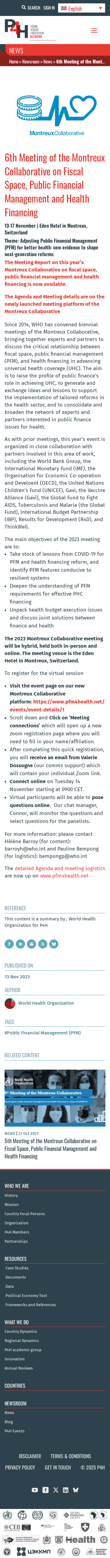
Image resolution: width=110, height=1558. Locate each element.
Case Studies (17, 1268)
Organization (16, 1223)
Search (34, 7)
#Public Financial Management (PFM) (43, 1033)
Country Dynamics (21, 1331)
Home (13, 61)
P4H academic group (23, 1350)
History (11, 1195)
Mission (12, 1205)
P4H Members (17, 1232)
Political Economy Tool (26, 1296)
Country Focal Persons (25, 1214)
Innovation (15, 1359)
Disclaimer (30, 1456)
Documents (16, 1277)
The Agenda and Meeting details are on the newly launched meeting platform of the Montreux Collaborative (55, 304)
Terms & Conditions (71, 1456)
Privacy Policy (20, 1467)
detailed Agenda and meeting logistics (60, 868)
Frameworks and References (31, 1305)
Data (10, 1286)
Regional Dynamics (22, 1341)
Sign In (49, 7)
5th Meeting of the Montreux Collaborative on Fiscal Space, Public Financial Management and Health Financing (51, 1148)
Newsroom (30, 61)
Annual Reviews (19, 1368)
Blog (9, 1422)
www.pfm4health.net (64, 876)
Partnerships (16, 1241)
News (47, 61)
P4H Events (14, 1431)
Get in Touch (58, 1467)
